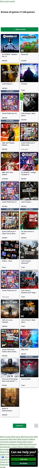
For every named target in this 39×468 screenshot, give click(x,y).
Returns (20, 447)
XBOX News (13, 439)
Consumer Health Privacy (9, 459)
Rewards (3, 452)
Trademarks (4, 464)
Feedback (31, 439)
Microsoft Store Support (8, 447)
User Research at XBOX (15, 444)
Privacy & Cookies (6, 462)
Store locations (5, 449)
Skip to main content (7, 1)
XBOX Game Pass (27, 437)
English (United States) (8, 454)
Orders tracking (29, 447)
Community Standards (8, 442)
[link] (10, 48)
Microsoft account (30, 444)
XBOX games (15, 437)
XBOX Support (22, 439)
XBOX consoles (5, 437)
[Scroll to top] (36, 426)
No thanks (23, 463)
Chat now (23, 459)
